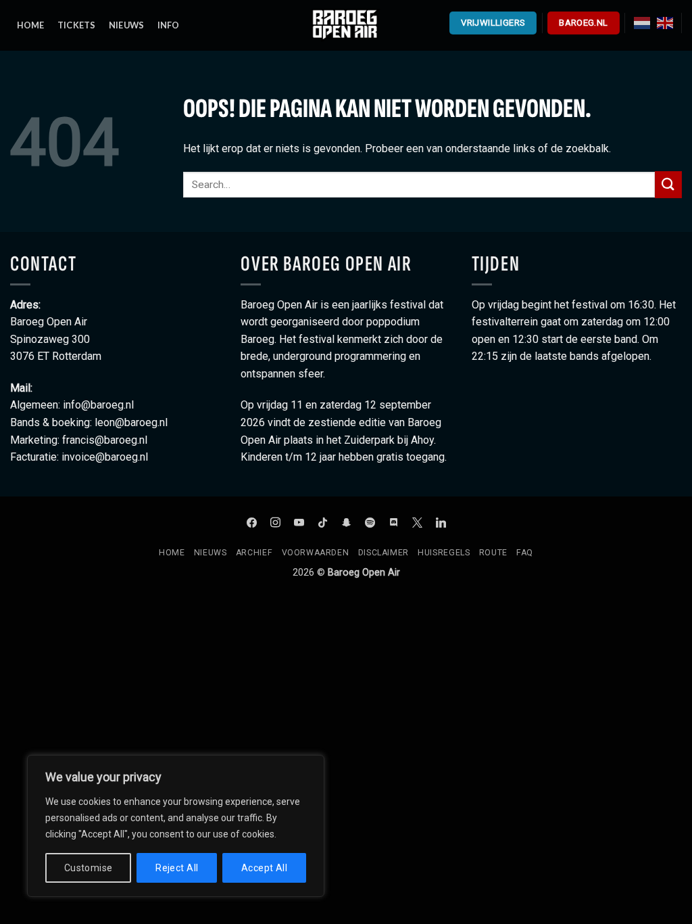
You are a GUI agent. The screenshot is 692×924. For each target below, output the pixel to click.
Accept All (264, 867)
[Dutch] (642, 22)
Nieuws (210, 552)
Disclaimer (383, 552)
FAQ (524, 552)
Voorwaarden (315, 552)
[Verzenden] (668, 184)
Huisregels (444, 552)
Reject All (176, 867)
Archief (254, 552)
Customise (88, 867)
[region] (175, 826)
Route (493, 552)
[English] (664, 22)
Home (171, 552)
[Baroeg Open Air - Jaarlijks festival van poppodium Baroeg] (346, 25)
